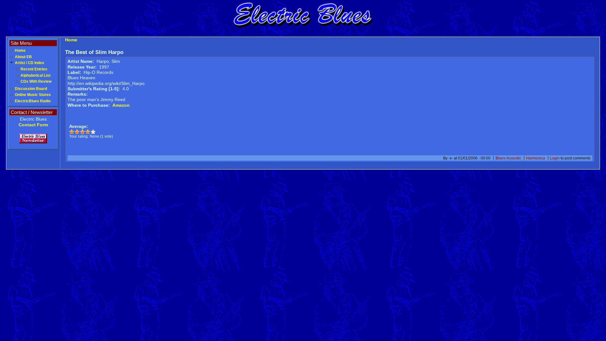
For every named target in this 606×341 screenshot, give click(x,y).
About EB (23, 57)
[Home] (303, 26)
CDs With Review (36, 81)
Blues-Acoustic (508, 158)
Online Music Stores (33, 95)
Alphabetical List (35, 75)
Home (20, 50)
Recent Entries (34, 69)
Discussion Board (31, 89)
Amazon (121, 105)
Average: (78, 126)
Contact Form (33, 124)
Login (555, 158)
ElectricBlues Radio (32, 101)
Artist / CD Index (29, 63)
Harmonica (535, 158)
